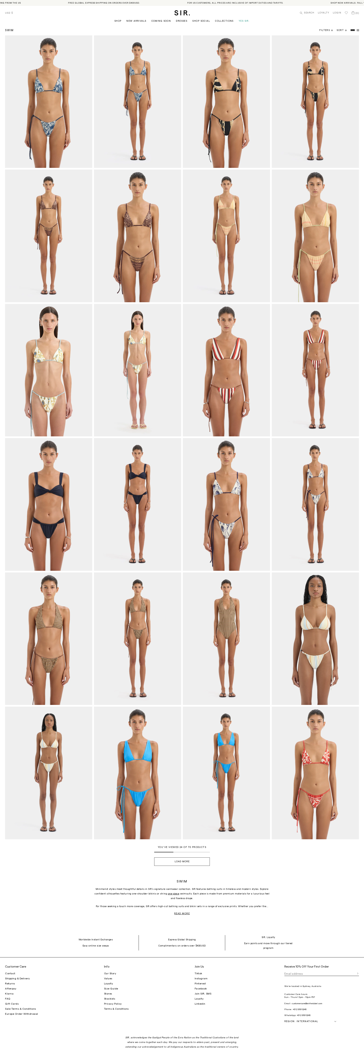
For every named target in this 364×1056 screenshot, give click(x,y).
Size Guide (111, 988)
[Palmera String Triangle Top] (315, 773)
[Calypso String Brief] (226, 236)
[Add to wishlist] (87, 40)
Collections (224, 21)
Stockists (109, 998)
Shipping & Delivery (17, 978)
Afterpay (10, 988)
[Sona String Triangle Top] (226, 101)
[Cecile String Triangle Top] (48, 370)
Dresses (181, 21)
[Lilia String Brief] (137, 101)
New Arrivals (136, 21)
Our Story (110, 973)
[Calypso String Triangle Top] (315, 236)
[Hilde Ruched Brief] (137, 504)
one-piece (173, 894)
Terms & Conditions (116, 1009)
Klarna (9, 993)
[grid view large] (353, 30)
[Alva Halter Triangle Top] (226, 370)
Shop (118, 21)
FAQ (7, 998)
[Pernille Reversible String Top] (315, 638)
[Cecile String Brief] (137, 370)
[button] (344, 30)
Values (108, 978)
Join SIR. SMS (203, 993)
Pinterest (200, 983)
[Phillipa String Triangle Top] (226, 504)
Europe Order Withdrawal (21, 1014)
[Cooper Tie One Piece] (226, 638)
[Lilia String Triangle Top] (48, 101)
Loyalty (323, 13)
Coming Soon (161, 21)
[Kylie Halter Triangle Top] (137, 773)
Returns (10, 983)
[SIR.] (182, 12)
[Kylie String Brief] (226, 773)
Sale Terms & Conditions (20, 1009)
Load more (182, 861)
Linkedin (200, 1004)
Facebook (201, 988)
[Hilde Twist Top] (48, 504)
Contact (10, 973)
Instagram (201, 978)
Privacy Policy (113, 1004)
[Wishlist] (346, 13)
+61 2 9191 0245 (299, 1009)
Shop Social (201, 21)
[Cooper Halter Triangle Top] (48, 638)
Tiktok (198, 973)
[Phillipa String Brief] (315, 504)
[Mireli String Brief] (48, 236)
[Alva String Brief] (315, 370)
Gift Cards (12, 1004)
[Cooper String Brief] (137, 638)
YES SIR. (244, 21)
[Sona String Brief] (315, 101)
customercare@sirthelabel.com (307, 1004)
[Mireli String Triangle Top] (137, 236)
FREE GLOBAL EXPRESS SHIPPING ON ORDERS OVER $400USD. (104, 3)
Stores (108, 993)
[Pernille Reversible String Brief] (48, 773)
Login (337, 13)
